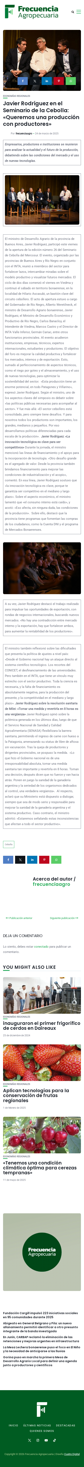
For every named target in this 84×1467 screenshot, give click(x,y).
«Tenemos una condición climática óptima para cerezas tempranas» (40, 1168)
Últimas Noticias (37, 1425)
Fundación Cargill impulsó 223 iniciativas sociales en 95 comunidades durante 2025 (40, 1315)
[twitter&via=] (35, 81)
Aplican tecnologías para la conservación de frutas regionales (36, 1095)
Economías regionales (16, 96)
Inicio (13, 1425)
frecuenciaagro (24, 133)
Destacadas (65, 1425)
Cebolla (8, 844)
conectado (41, 946)
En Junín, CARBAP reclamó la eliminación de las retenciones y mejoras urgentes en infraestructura (41, 1339)
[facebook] (23, 81)
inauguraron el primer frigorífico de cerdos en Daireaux (41, 1025)
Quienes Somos (42, 1431)
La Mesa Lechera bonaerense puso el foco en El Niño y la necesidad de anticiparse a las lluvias (41, 1349)
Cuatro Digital (72, 1454)
